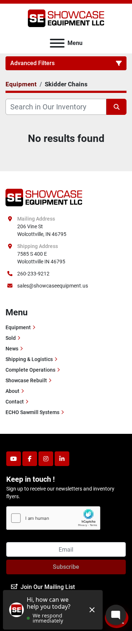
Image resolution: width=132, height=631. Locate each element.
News (12, 349)
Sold (11, 338)
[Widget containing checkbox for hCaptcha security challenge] (53, 518)
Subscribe (66, 566)
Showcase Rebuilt (26, 380)
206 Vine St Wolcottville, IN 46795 (41, 230)
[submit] (116, 107)
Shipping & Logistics (29, 359)
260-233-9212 (33, 274)
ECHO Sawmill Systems (32, 412)
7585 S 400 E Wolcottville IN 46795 (41, 257)
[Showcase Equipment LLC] (44, 197)
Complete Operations (30, 370)
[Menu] (57, 43)
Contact (15, 402)
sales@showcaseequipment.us (52, 286)
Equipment (18, 327)
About (12, 391)
